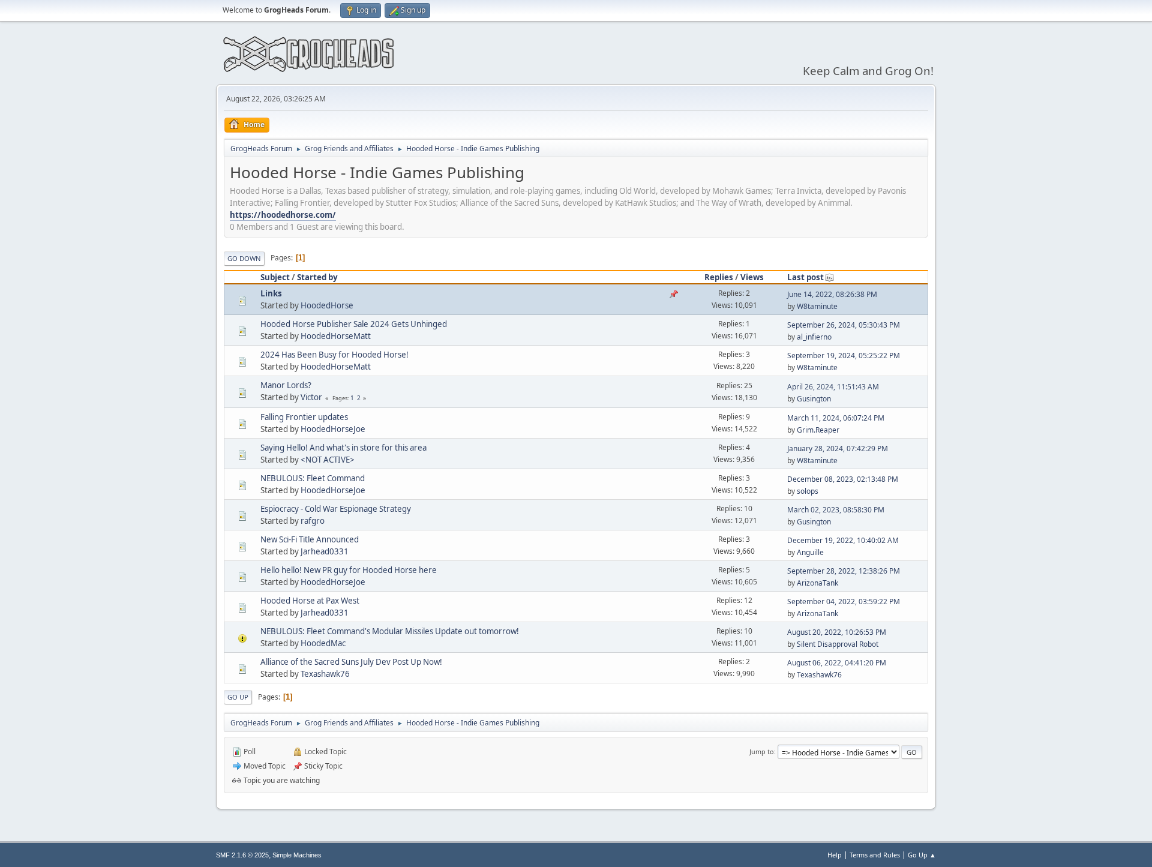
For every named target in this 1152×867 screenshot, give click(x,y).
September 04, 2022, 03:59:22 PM (843, 601)
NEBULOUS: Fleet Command (312, 478)
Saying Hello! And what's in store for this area (343, 447)
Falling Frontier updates (304, 417)
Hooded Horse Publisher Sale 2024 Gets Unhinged (353, 324)
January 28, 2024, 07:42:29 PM (837, 448)
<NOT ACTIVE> (328, 459)
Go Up (237, 696)
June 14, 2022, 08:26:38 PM (832, 294)
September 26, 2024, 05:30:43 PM (843, 325)
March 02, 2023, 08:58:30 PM (835, 510)
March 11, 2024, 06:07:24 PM (835, 418)
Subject (275, 277)
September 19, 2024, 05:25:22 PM (843, 355)
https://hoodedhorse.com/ (283, 214)
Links (271, 293)
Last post (805, 277)
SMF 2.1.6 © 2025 (242, 855)
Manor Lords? (285, 385)
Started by (317, 277)
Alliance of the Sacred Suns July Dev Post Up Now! (351, 661)
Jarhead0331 (325, 551)
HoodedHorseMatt (336, 336)
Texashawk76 (325, 673)
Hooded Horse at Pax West (309, 600)
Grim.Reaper (818, 430)
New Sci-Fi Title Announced (309, 539)
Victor (311, 397)
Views (752, 277)
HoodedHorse (327, 305)
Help (834, 854)
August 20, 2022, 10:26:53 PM (836, 632)
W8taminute (817, 306)
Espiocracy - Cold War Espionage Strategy (335, 508)
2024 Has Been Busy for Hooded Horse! (334, 354)
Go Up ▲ (922, 854)
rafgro (313, 520)
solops (807, 491)
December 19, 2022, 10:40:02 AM (843, 540)
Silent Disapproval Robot (837, 644)
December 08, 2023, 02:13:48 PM (842, 479)
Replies (718, 277)
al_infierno (814, 337)
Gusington (814, 399)
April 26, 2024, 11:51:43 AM (833, 387)
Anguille (810, 552)
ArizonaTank (817, 583)
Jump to (761, 751)
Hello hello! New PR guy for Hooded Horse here (348, 570)
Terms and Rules (875, 854)
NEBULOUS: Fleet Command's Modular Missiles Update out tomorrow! (389, 631)
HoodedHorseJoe (333, 429)
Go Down (244, 258)
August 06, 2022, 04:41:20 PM (836, 663)
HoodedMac (323, 643)
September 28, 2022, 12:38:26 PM (843, 571)
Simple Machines (297, 855)
